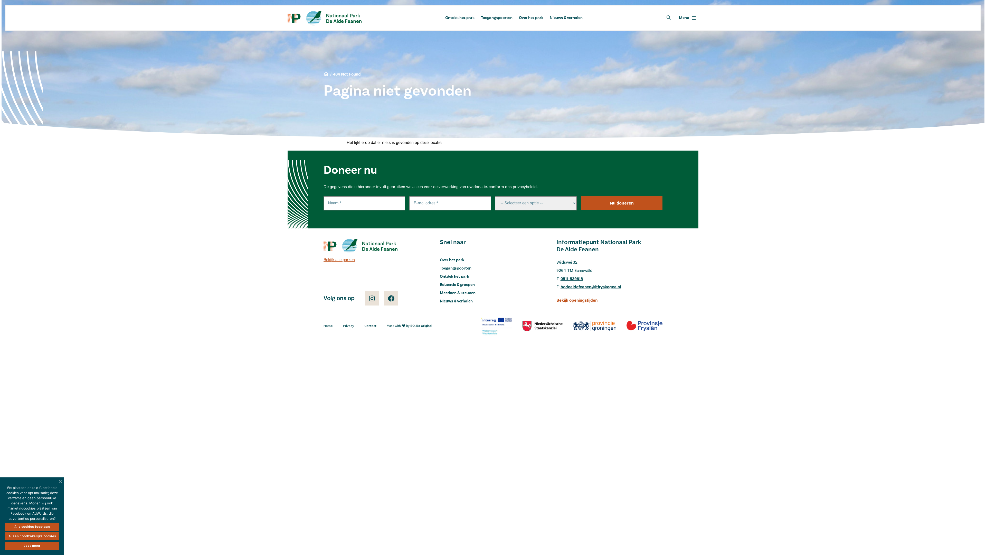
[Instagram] (372, 298)
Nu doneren (622, 203)
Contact (370, 326)
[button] (687, 18)
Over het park (531, 18)
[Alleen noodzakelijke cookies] (60, 481)
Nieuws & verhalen (566, 18)
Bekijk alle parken (339, 260)
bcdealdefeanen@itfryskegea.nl (591, 287)
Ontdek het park (460, 18)
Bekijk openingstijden (577, 301)
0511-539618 (572, 279)
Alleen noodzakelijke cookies (32, 536)
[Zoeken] (668, 17)
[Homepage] (325, 18)
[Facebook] (391, 298)
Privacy (348, 326)
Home (328, 326)
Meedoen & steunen (458, 293)
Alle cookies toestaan (32, 527)
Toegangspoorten (497, 18)
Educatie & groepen (457, 285)
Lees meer (32, 546)
